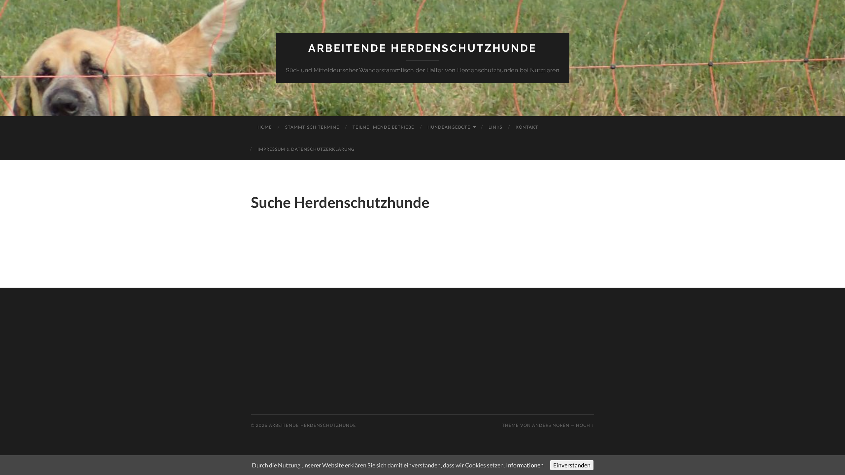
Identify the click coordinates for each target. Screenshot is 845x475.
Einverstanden (572, 465)
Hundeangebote (448, 127)
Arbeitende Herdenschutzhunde (422, 48)
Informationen (525, 465)
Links (495, 127)
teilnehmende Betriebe (383, 127)
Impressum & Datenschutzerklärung (306, 149)
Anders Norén (550, 425)
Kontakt (527, 127)
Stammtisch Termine (312, 127)
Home (264, 127)
